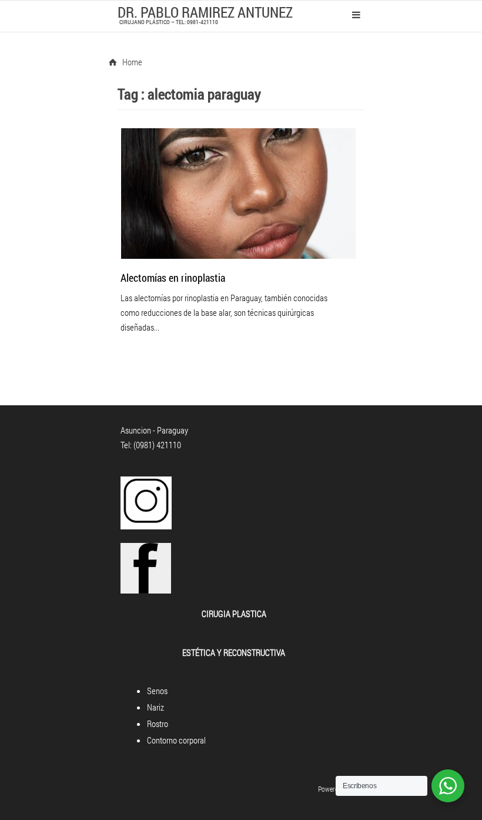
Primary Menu (356, 15)
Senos (157, 690)
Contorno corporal (176, 740)
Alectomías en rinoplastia (172, 278)
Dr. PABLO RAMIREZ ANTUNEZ (205, 12)
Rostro (157, 723)
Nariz (155, 707)
